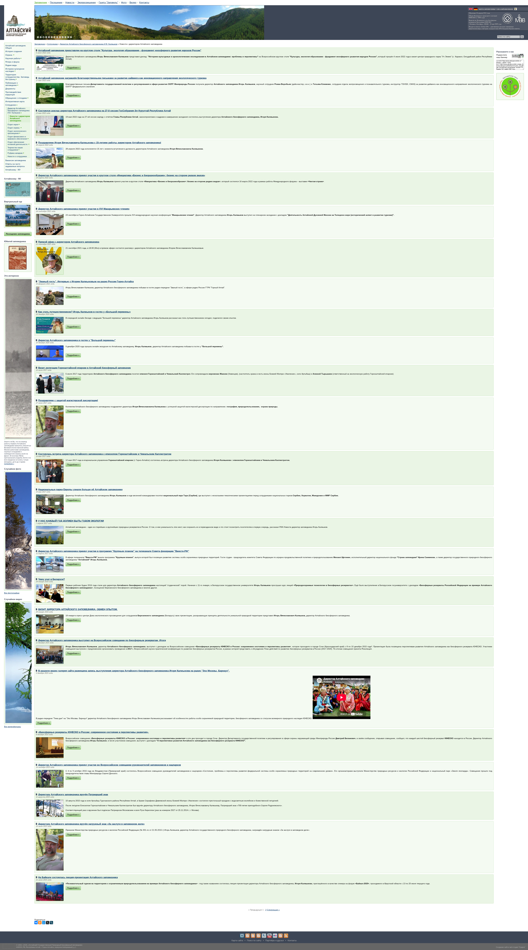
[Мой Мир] (43, 922)
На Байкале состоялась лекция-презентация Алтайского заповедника (78, 877)
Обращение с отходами (16, 98)
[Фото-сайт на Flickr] (275, 935)
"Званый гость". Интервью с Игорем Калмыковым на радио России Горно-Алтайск (86, 281)
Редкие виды (11, 65)
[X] (47, 922)
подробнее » (9, 464)
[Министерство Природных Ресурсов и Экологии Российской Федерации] (515, 9)
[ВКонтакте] (36, 922)
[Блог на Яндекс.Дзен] (258, 935)
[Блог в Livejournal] (264, 935)
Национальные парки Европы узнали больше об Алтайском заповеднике (80, 489)
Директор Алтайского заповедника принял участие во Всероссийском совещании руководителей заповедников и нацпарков (109, 764)
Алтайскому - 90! (12, 170)
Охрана (9, 55)
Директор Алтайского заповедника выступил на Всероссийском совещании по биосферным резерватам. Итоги (102, 640)
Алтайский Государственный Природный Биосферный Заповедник (55, 945)
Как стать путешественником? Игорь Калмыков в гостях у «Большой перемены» (84, 311)
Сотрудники (52, 44)
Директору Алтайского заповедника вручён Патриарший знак (73, 794)
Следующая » (273, 910)
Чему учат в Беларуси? (51, 579)
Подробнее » (73, 67)
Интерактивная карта (14, 101)
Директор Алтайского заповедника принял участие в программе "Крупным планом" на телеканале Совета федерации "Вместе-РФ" (113, 551)
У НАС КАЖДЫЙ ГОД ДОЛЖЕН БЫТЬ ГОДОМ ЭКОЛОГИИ (71, 520)
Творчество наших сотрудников (15, 149)
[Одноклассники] (40, 922)
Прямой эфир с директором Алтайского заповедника (68, 241)
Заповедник (40, 2)
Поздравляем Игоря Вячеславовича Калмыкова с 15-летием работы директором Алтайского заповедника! (99, 142)
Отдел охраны (14, 128)
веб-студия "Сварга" (517, 947)
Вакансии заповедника (15, 160)
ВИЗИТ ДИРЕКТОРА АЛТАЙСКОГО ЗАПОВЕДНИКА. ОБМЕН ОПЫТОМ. (78, 609)
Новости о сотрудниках (17, 156)
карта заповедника (487, 9)
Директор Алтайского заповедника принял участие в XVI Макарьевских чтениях (83, 208)
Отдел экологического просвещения (17, 132)
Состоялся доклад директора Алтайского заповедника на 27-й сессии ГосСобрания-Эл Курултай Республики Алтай (104, 110)
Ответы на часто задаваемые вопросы (15, 165)
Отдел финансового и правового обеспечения (17, 138)
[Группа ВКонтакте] (242, 935)
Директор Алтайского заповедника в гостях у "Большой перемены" (77, 340)
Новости (69, 2)
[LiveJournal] (51, 922)
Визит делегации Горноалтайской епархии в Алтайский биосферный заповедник (84, 367)
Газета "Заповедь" (108, 2)
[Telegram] (247, 935)
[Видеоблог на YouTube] (269, 935)
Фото (124, 2)
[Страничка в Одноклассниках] (253, 935)
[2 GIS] (280, 935)
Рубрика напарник (15, 153)
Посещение (56, 2)
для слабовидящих (505, 9)
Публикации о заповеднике (11, 84)
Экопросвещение (86, 2)
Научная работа (12, 58)
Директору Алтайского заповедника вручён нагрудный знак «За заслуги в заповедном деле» (91, 824)
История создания (13, 51)
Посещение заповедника (18, 234)
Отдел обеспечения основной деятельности (18, 143)
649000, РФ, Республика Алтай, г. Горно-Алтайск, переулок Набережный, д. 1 (46, 947)
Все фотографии (11, 593)
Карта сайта (237, 940)
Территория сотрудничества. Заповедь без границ (17, 77)
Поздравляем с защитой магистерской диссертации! (68, 400)
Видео (133, 2)
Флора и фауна (12, 62)
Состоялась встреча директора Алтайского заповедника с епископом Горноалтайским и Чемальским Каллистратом (104, 454)
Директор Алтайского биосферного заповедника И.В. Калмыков (88, 44)
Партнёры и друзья (274, 940)
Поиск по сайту (254, 940)
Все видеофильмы (12, 727)
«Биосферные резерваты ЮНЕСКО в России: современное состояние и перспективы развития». (93, 732)
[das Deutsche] (476, 9)
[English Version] (471, 9)
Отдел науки (13, 124)
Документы (10, 89)
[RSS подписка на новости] (286, 935)
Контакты (144, 2)
